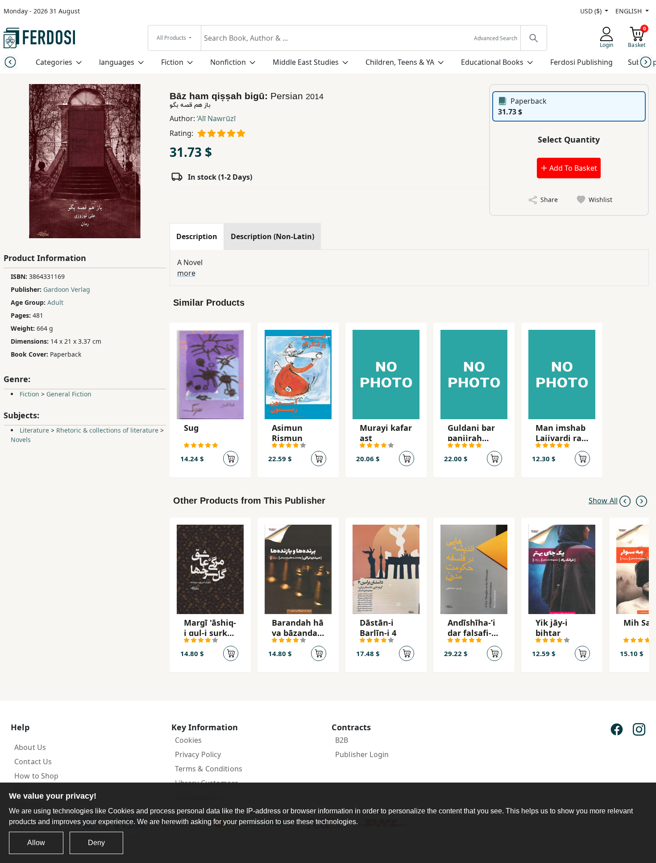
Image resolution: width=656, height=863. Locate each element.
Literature (34, 430)
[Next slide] (646, 62)
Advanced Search (495, 38)
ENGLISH (629, 11)
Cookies (188, 740)
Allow (36, 842)
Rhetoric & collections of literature (107, 430)
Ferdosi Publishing (581, 62)
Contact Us (33, 761)
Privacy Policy (198, 754)
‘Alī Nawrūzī (216, 118)
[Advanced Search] (533, 38)
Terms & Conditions (209, 769)
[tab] (197, 236)
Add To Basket (572, 168)
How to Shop (36, 776)
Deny (96, 842)
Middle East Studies (306, 62)
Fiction (172, 62)
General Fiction (68, 394)
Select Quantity (569, 139)
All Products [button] (172, 38)
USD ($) (591, 11)
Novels (21, 439)
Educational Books (492, 62)
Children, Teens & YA (399, 62)
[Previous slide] (10, 62)
